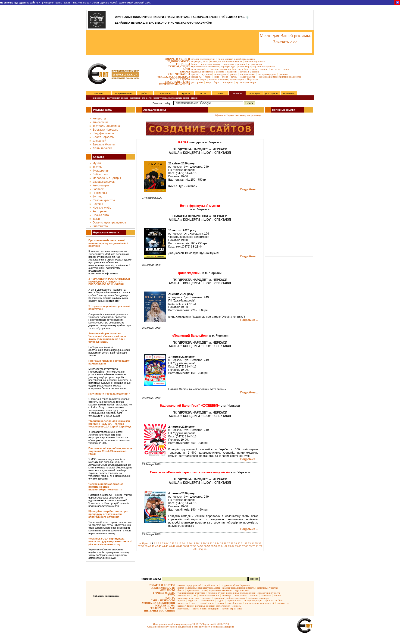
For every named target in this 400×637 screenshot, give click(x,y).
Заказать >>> (285, 41)
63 (229, 546)
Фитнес (97, 196)
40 (149, 546)
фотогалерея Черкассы (228, 605)
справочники (247, 74)
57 (208, 546)
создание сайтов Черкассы (235, 585)
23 (214, 543)
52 (191, 546)
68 (246, 546)
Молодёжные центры (107, 178)
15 (186, 543)
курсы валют (255, 64)
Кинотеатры (101, 185)
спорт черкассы (163, 97)
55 (201, 546)
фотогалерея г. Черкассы (244, 79)
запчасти (275, 69)
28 (232, 543)
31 (242, 543)
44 (163, 546)
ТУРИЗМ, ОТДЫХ (179, 66)
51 (187, 546)
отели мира (244, 66)
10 (169, 543)
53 (194, 546)
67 (243, 546)
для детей (147, 97)
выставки (135, 97)
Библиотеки (100, 174)
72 (260, 546)
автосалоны (197, 69)
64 (232, 546)
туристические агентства (205, 66)
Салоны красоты (104, 200)
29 (235, 543)
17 (193, 543)
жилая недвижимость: (190, 587)
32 (245, 543)
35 (256, 543)
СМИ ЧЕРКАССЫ (179, 74)
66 (239, 546)
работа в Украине (249, 71)
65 (236, 546)
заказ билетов (248, 76)
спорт (225, 76)
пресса (194, 74)
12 (176, 543)
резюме (220, 71)
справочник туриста (264, 66)
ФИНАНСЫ (182, 64)
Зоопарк (98, 189)
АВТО (186, 69)
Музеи (97, 163)
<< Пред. (144, 543)
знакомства (295, 76)
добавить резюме (235, 597)
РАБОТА (185, 71)
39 (146, 546)
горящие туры (228, 66)
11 (173, 543)
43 (160, 546)
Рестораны (100, 211)
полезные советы (218, 79)
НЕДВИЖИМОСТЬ (178, 61)
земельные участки (254, 61)
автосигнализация (221, 69)
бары (216, 82)
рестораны (197, 82)
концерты (196, 76)
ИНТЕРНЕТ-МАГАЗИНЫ (174, 84)
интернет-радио (267, 74)
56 (205, 546)
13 (179, 543)
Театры (97, 167)
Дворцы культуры (104, 181)
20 (204, 543)
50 (184, 546)
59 (215, 546)
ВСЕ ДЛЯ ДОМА (180, 79)
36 (259, 543)
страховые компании (234, 64)
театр (208, 76)
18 (197, 543)
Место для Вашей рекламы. (285, 35)
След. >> (202, 549)
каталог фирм (198, 79)
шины (286, 69)
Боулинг (98, 204)
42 (156, 546)
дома (205, 61)
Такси (96, 218)
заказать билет (181, 97)
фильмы (283, 74)
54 (198, 546)
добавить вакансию (258, 597)
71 (257, 546)
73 (194, 549)
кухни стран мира (246, 82)
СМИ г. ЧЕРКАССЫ (163, 600)
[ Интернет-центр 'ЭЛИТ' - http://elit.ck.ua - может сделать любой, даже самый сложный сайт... (76, 2)
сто (207, 69)
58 (212, 546)
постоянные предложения (240, 592)
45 (167, 546)
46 (170, 546)
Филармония (101, 170)
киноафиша (99, 97)
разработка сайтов (244, 58)
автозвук (238, 69)
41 (153, 546)
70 (253, 546)
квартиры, (196, 61)
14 (183, 543)
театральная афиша (117, 97)
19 (200, 543)
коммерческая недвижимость (226, 61)
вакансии (232, 71)
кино (216, 76)
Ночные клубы (102, 207)
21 (207, 543)
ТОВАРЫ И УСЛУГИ (177, 58)
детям (234, 76)
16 (190, 543)
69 (250, 546)
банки (194, 64)
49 (180, 546)
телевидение (221, 74)
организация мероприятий (273, 76)
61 (222, 546)
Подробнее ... (249, 189)
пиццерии (227, 82)
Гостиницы (100, 193)
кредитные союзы (210, 64)
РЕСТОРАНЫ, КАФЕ (177, 81)
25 (221, 543)
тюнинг (264, 69)
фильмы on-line (274, 600)
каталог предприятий (203, 58)
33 (249, 543)
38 (142, 546)
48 (177, 546)
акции (194, 97)
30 (239, 543)
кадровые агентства (202, 71)
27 (228, 543)
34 (252, 543)
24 (218, 543)
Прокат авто (101, 215)
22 (211, 543)
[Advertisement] (172, 42)
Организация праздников (109, 222)
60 (219, 546)
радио (233, 74)
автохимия (251, 69)
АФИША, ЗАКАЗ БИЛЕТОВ (173, 76)
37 (139, 546)
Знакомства (100, 226)
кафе (208, 82)
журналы (207, 74)
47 (173, 546)
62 (226, 546)
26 (225, 543)
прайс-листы (225, 58)
